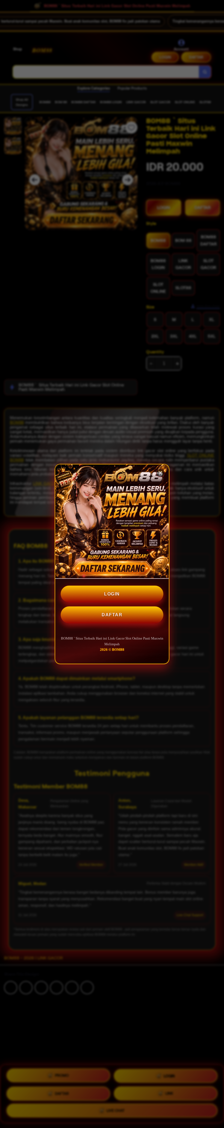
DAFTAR (112, 614)
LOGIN (112, 594)
